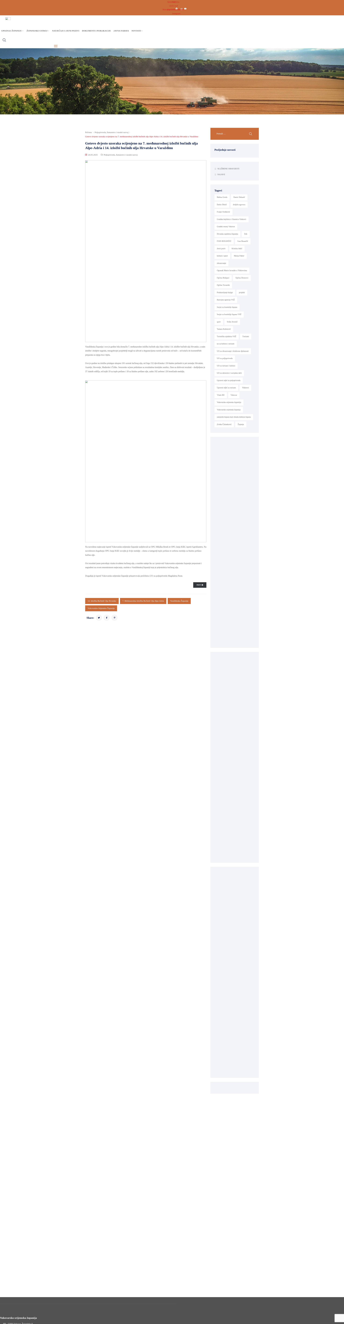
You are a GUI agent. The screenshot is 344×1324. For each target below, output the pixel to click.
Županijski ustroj (37, 31)
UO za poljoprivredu (225, 358)
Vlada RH (220, 395)
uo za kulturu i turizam (225, 344)
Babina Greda (222, 197)
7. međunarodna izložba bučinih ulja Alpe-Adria (143, 601)
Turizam (245, 336)
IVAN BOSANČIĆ (224, 241)
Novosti (136, 31)
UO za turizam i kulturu (226, 366)
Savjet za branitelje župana (227, 307)
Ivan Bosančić (242, 241)
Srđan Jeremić (232, 322)
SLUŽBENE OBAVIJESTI (228, 169)
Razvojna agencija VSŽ (226, 300)
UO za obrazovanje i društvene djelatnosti (233, 351)
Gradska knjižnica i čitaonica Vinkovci (231, 219)
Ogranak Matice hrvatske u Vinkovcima (232, 270)
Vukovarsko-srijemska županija (101, 608)
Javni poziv (221, 249)
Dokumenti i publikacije (96, 31)
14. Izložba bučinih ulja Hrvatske (102, 601)
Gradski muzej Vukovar (226, 227)
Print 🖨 (200, 585)
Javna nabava (121, 31)
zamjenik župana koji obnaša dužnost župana (234, 417)
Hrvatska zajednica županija (227, 234)
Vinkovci (245, 388)
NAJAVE (221, 174)
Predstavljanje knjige (225, 293)
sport (219, 322)
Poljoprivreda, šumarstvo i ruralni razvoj (111, 132)
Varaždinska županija (179, 601)
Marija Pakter (239, 256)
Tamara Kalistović (224, 329)
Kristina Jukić (237, 249)
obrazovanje (221, 263)
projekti (242, 293)
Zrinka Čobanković (224, 424)
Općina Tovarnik (223, 285)
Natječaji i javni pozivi (65, 31)
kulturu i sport (222, 256)
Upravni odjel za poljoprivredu (228, 380)
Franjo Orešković (223, 212)
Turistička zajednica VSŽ (226, 336)
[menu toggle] (55, 46)
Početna (88, 132)
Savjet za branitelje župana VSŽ (229, 314)
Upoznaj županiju (11, 31)
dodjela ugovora (239, 205)
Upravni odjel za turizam (226, 388)
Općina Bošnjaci (223, 278)
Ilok (245, 234)
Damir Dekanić (239, 197)
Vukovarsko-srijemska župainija (229, 402)
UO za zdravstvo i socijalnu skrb (229, 373)
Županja (241, 424)
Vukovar (234, 395)
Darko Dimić (222, 205)
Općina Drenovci (241, 278)
